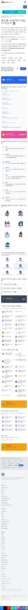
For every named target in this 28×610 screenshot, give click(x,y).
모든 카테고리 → (5, 528)
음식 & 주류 (4, 526)
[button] (14, 94)
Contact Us (4, 587)
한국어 (21, 465)
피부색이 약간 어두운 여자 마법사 (7, 429)
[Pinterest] (8, 482)
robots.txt (8, 599)
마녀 (3, 439)
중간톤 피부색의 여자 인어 (20, 316)
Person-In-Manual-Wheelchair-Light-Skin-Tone (20, 355)
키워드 (3, 557)
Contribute (3, 576)
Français (21, 460)
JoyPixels (3, 547)
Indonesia (13, 467)
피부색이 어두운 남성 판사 (7, 367)
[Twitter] (5, 482)
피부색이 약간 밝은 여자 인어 (7, 324)
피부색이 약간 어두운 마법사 (20, 417)
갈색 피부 (4, 58)
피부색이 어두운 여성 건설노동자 (7, 354)
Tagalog (19, 467)
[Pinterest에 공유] (8, 608)
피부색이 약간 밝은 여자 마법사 (20, 425)
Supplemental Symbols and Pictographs (11, 127)
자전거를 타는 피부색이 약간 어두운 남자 (7, 376)
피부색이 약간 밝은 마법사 (7, 417)
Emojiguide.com (4, 16)
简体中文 (10, 465)
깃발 (2, 490)
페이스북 (3, 538)
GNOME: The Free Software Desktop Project (12, 590)
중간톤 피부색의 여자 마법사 (20, 337)
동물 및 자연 (4, 500)
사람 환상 (20, 16)
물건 (2, 513)
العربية (3, 467)
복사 (23, 68)
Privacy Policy (4, 581)
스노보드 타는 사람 (7, 390)
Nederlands (10, 463)
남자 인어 (18, 311)
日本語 (15, 465)
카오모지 (3, 568)
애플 (2, 534)
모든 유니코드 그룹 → (6, 505)
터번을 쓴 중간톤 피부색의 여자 (20, 371)
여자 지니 (18, 345)
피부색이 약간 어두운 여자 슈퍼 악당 (7, 312)
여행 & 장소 (4, 519)
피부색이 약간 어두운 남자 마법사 (20, 429)
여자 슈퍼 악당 (6, 337)
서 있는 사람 (6, 395)
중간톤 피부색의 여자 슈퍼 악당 (7, 320)
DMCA (2, 585)
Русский (4, 465)
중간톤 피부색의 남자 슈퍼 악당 (20, 324)
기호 (2, 494)
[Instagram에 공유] (19, 608)
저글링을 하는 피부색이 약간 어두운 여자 (7, 371)
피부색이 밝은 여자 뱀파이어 (20, 341)
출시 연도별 (4, 560)
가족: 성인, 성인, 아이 (20, 386)
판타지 (13, 62)
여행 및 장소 (4, 496)
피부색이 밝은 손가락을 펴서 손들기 (20, 396)
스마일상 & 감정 (5, 522)
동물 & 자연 (4, 524)
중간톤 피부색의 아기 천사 (7, 345)
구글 (2, 536)
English (4, 460)
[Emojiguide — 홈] (2, 474)
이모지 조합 (4, 555)
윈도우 (3, 541)
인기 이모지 (4, 564)
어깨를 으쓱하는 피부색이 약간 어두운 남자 (20, 391)
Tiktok (2, 549)
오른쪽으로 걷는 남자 (7, 386)
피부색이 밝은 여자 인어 (20, 333)
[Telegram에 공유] (15, 608)
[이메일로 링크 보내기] (26, 608)
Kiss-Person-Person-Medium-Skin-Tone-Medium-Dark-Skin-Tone (7, 361)
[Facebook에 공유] (1, 608)
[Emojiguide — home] (7, 2)
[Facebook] (2, 482)
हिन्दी (8, 467)
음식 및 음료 (4, 503)
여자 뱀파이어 (6, 332)
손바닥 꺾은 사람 (20, 376)
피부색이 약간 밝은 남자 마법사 (7, 425)
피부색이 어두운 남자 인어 (20, 329)
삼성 (2, 545)
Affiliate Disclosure (5, 583)
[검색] (25, 6)
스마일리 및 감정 (5, 498)
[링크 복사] (22, 608)
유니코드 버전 (4, 562)
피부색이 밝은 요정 (7, 329)
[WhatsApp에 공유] (12, 608)
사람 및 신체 (13, 16)
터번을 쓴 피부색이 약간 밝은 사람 (20, 360)
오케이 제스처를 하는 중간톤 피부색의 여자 (20, 381)
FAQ (2, 571)
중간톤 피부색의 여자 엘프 (7, 316)
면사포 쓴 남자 (20, 367)
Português (17, 463)
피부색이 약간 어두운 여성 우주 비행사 (7, 381)
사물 (2, 492)
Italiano (4, 463)
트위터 (3, 543)
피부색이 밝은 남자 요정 (20, 320)
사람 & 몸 (3, 511)
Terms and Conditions (6, 579)
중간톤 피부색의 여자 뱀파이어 (7, 341)
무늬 (7, 439)
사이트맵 (3, 599)
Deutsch (15, 460)
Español (9, 460)
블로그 (3, 566)
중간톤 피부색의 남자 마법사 (7, 421)
